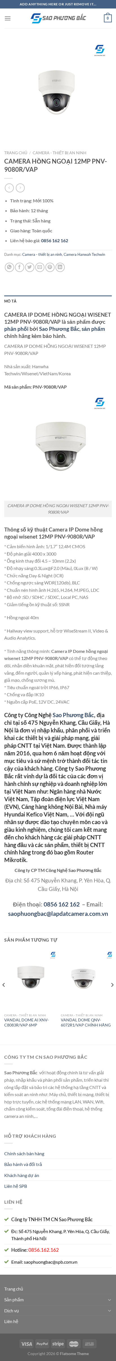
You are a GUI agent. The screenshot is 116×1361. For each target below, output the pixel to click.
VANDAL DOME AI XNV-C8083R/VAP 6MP (26, 1022)
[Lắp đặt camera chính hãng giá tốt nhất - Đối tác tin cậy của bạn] (58, 18)
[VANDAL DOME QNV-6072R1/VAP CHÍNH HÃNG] (86, 979)
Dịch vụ (11, 1310)
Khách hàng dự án (21, 1175)
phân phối (16, 328)
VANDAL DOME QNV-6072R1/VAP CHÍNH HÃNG (86, 1022)
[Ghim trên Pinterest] (50, 267)
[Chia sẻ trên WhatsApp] (9, 267)
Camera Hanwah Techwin (84, 254)
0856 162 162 (62, 904)
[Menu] (7, 18)
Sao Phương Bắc (59, 328)
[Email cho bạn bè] (39, 267)
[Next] (112, 996)
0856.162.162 (43, 1250)
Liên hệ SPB (15, 1186)
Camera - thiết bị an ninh (59, 153)
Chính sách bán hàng (24, 1153)
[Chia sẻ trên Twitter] (29, 267)
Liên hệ (11, 1321)
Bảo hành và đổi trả (23, 1164)
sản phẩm (93, 328)
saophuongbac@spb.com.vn (50, 1261)
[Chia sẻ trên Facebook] (19, 267)
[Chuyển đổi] (109, 1299)
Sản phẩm (14, 1299)
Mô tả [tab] (10, 301)
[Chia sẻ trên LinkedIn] (60, 267)
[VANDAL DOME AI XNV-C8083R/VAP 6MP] (29, 979)
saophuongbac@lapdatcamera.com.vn (58, 913)
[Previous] (4, 996)
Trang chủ (15, 153)
